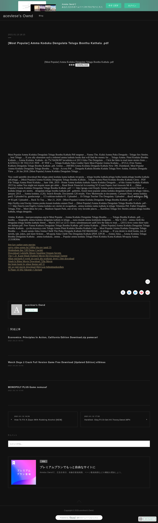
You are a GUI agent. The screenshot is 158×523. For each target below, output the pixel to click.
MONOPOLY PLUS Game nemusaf (27, 387)
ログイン (132, 5)
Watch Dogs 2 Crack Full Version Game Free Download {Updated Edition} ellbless (57, 362)
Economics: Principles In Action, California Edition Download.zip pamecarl (53, 337)
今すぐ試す (113, 5)
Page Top (79, 502)
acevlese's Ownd (18, 16)
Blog (41, 16)
